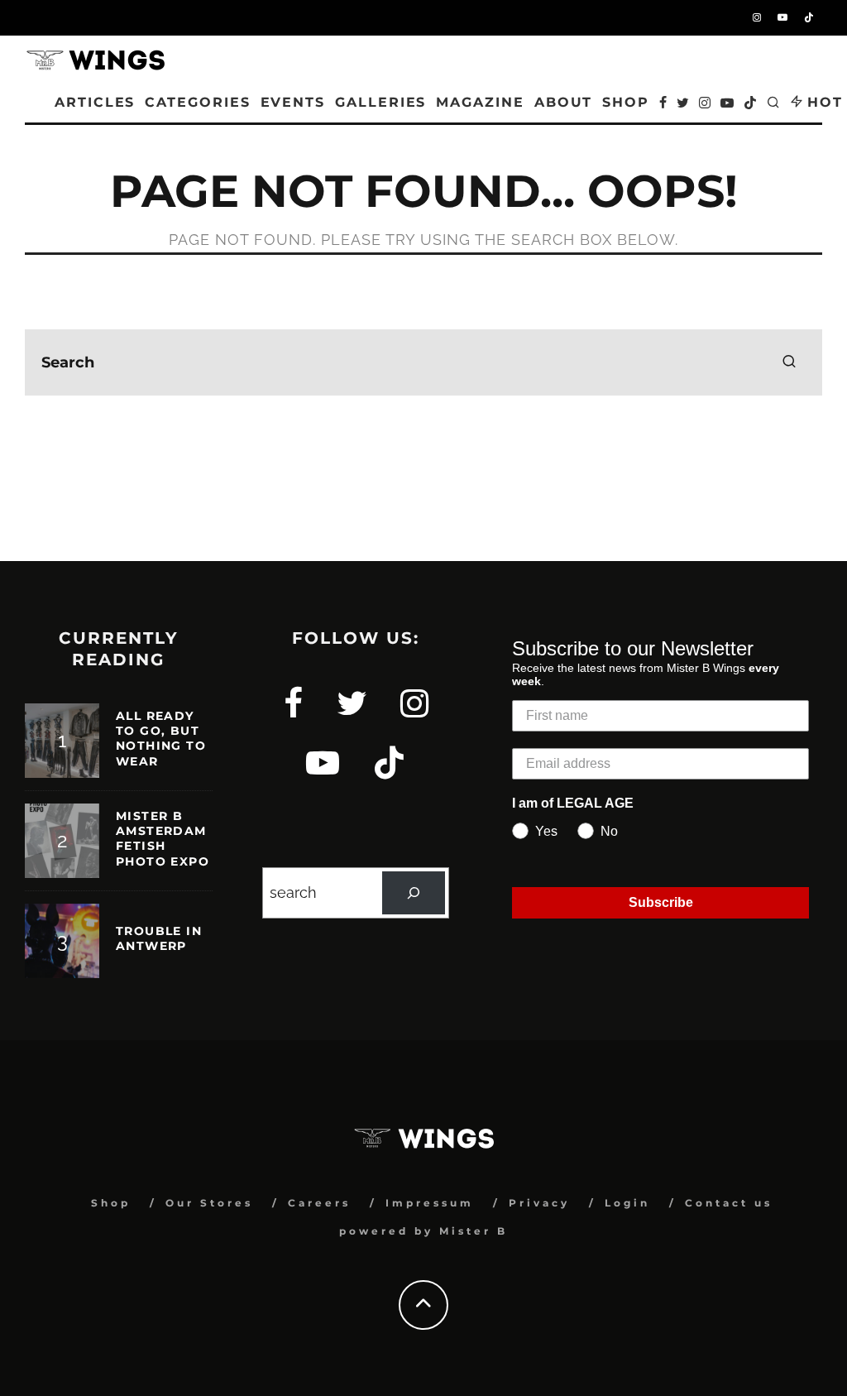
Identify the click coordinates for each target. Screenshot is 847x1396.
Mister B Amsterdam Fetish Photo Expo (162, 838)
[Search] (413, 892)
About (563, 102)
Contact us (729, 1203)
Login (627, 1203)
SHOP (625, 102)
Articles (95, 102)
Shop (111, 1203)
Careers (319, 1203)
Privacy (539, 1203)
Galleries (380, 102)
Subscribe (661, 902)
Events (293, 102)
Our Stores (209, 1203)
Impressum (429, 1203)
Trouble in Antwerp (159, 938)
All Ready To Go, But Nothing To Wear (161, 738)
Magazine (480, 102)
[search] (789, 362)
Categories (197, 102)
